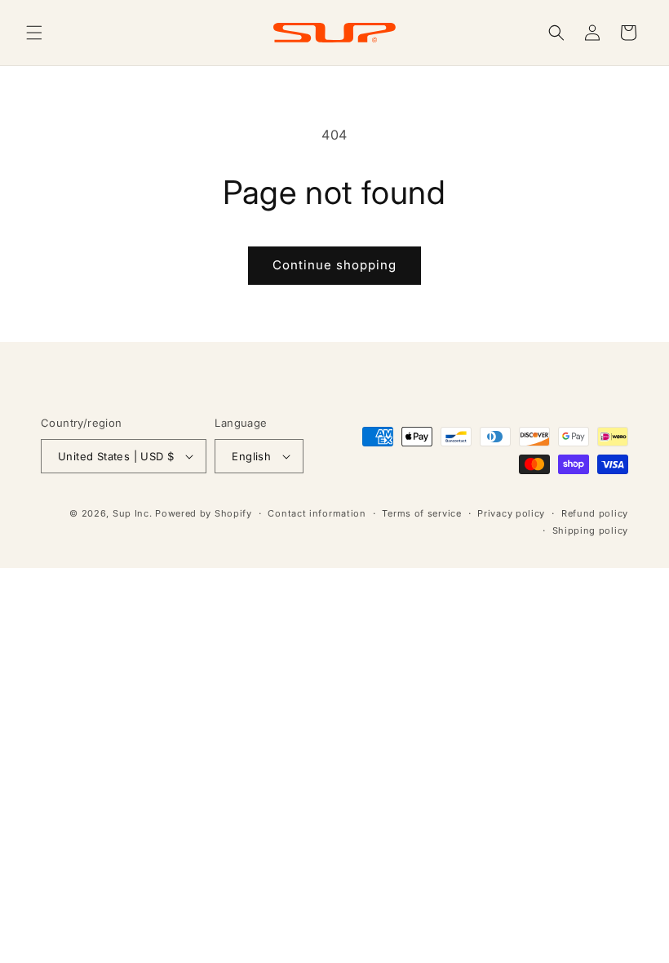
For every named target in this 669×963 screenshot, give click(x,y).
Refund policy (594, 513)
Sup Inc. (133, 513)
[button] (34, 33)
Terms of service (421, 513)
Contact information (317, 513)
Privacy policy (511, 513)
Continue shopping (334, 265)
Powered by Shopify (203, 513)
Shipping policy (590, 530)
